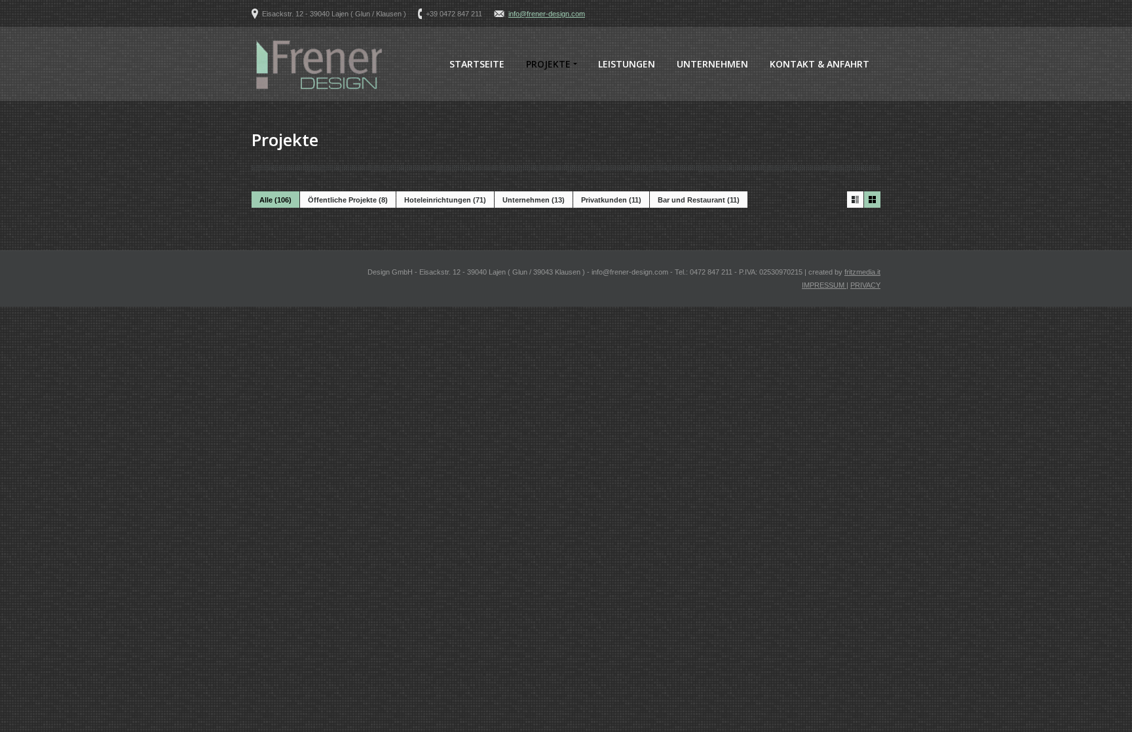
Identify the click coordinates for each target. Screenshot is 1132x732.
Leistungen (626, 64)
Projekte (548, 64)
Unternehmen (712, 64)
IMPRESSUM (824, 285)
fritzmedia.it (862, 272)
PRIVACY (865, 285)
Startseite (476, 64)
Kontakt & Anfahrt (819, 64)
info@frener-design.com (546, 14)
